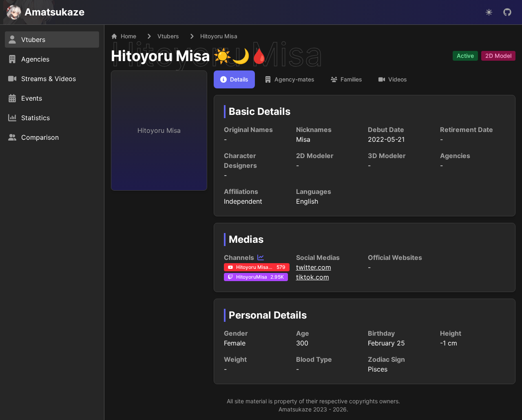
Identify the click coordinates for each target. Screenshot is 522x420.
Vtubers (168, 36)
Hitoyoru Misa (160, 56)
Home (128, 36)
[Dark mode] (489, 12)
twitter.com (313, 267)
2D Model (498, 55)
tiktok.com (312, 277)
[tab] (234, 79)
